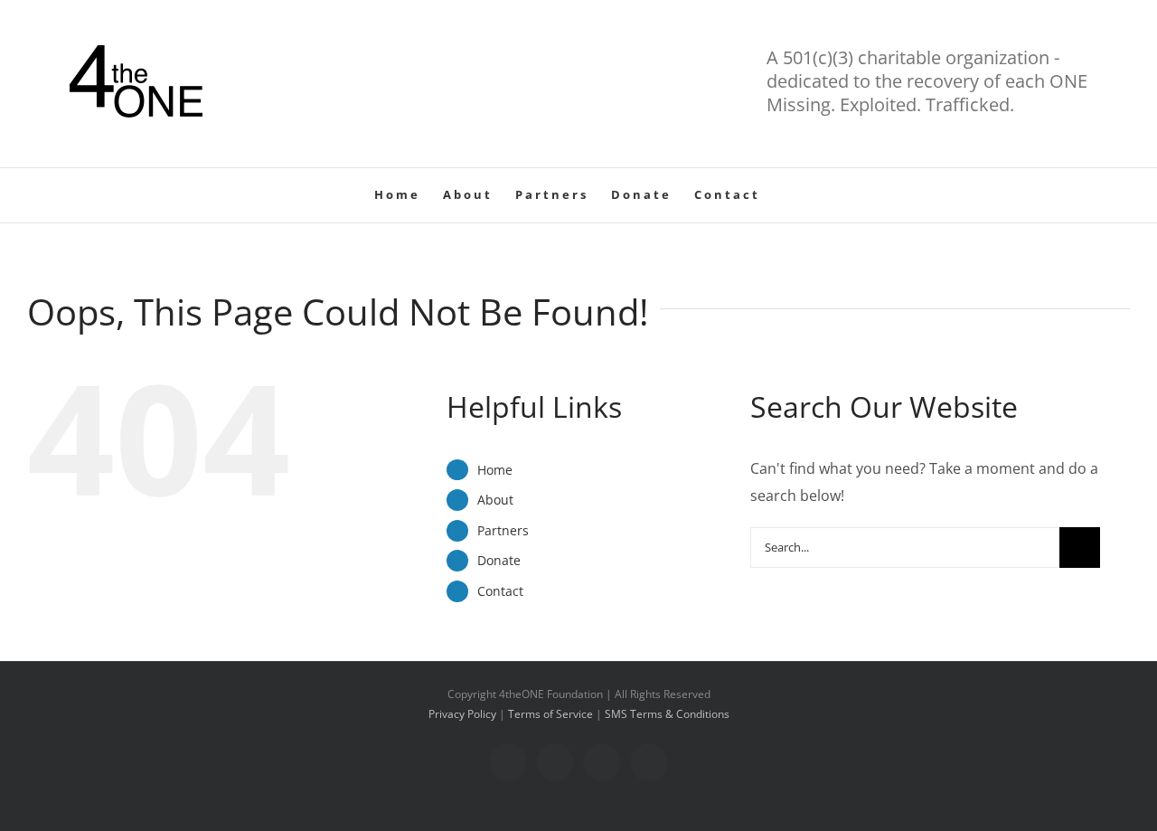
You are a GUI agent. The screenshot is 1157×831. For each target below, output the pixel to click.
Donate (499, 560)
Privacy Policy (462, 714)
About (495, 499)
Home (495, 469)
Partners (503, 530)
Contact (500, 591)
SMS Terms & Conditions (667, 714)
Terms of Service (550, 714)
